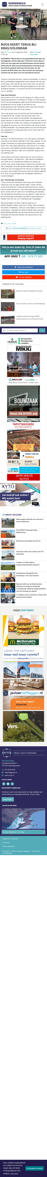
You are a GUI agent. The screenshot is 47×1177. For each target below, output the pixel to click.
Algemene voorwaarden (10, 839)
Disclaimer (5, 842)
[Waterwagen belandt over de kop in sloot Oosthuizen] (8, 523)
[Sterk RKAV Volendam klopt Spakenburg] (8, 534)
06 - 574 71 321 (32, 256)
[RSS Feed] (12, 784)
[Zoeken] (42, 330)
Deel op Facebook (25, 267)
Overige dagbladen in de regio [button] (14, 832)
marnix (14, 223)
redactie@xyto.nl (11, 772)
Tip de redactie (25, 277)
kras (4, 223)
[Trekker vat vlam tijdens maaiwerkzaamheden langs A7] (8, 566)
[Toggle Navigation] (42, 4)
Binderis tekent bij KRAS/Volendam (29, 291)
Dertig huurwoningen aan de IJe (28, 541)
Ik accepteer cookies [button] (34, 1168)
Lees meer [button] (14, 1173)
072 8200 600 (10, 770)
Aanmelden (7, 799)
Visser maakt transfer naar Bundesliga (30, 303)
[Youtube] (8, 784)
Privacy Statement (8, 846)
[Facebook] (4, 784)
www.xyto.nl (9, 775)
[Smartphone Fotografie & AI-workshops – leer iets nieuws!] (8, 577)
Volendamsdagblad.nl (17, 3)
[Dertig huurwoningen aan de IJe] (8, 545)
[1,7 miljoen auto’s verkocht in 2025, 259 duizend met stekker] (8, 598)
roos (9, 223)
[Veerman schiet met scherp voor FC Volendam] (8, 555)
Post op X (25, 272)
